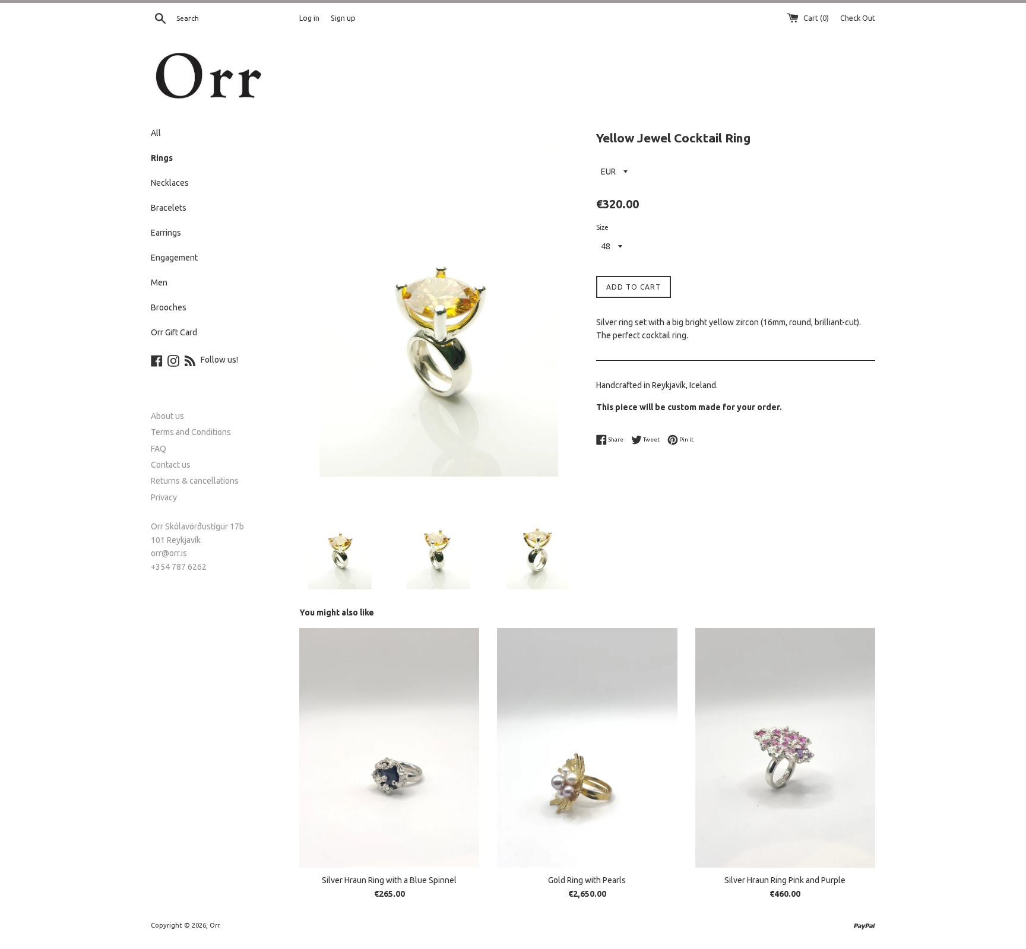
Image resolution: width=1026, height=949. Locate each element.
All (156, 133)
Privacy (164, 497)
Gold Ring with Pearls (587, 880)
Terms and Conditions (191, 432)
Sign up (343, 18)
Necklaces (170, 183)
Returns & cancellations (195, 480)
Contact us (171, 464)
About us (167, 416)
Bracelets (168, 207)
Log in (309, 18)
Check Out (857, 18)
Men (159, 282)
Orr (214, 925)
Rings (162, 158)
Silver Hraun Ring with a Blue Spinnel (389, 880)
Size (602, 227)
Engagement (174, 257)
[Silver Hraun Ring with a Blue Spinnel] (389, 748)
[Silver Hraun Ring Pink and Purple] (785, 748)
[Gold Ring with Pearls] (587, 748)
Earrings (166, 232)
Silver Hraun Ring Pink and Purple (785, 880)
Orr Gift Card (174, 332)
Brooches (168, 307)
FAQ (158, 448)
